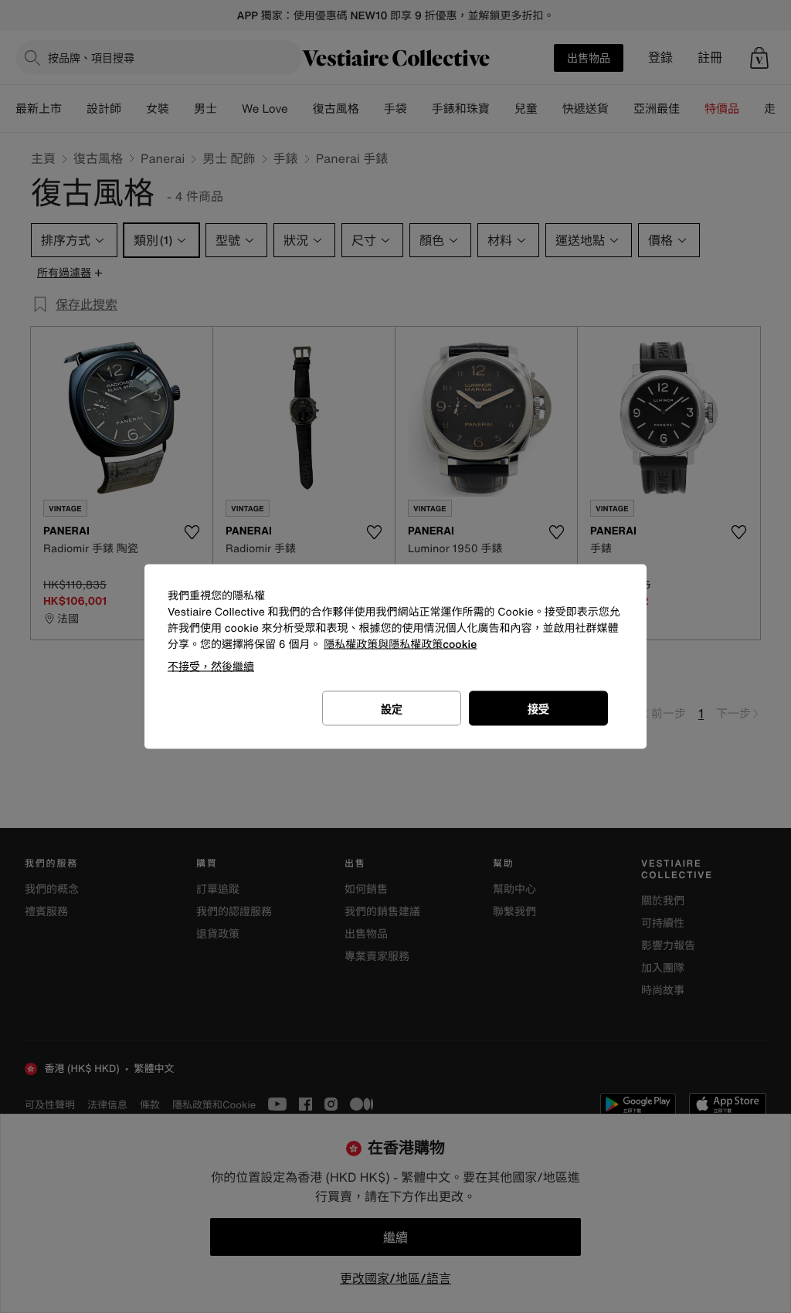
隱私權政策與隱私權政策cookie (400, 644)
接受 (538, 709)
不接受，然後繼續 (211, 666)
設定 (391, 709)
